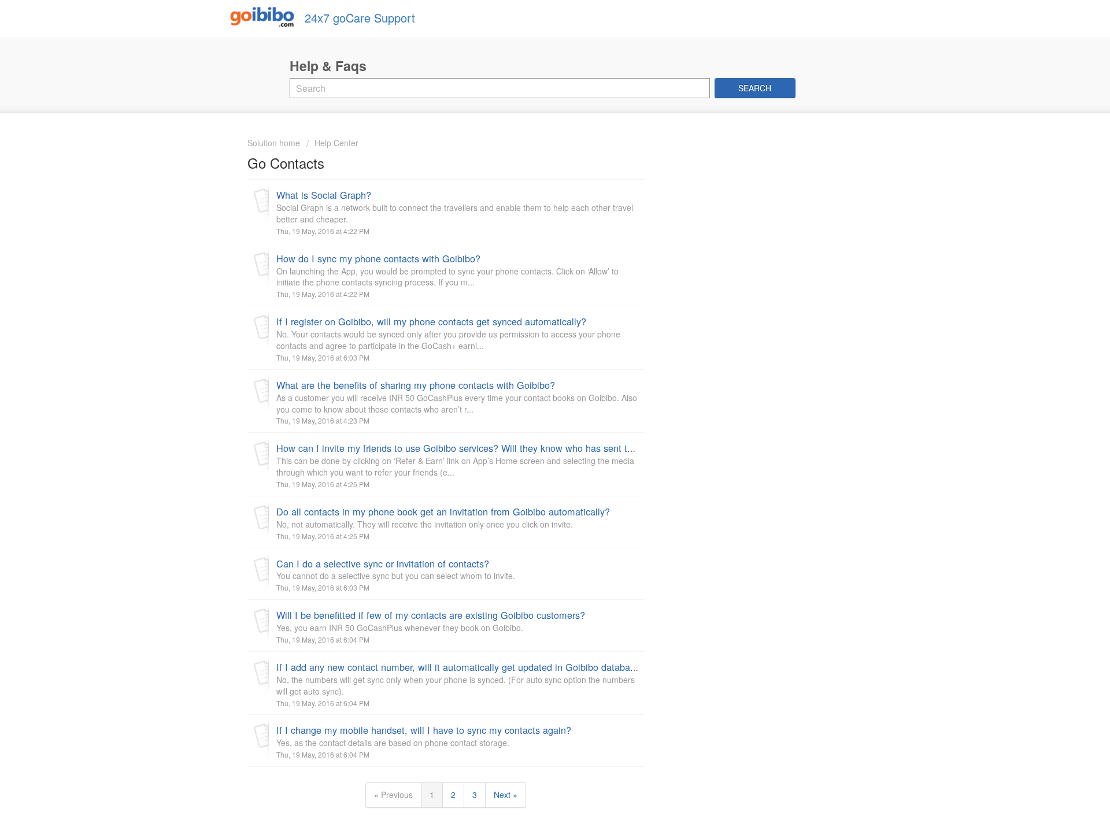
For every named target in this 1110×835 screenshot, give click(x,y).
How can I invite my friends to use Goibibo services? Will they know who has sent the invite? (472, 448)
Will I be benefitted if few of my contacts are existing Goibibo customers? (430, 615)
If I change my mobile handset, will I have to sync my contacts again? (423, 730)
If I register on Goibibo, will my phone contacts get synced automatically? (431, 321)
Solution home (274, 143)
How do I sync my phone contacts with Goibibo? (378, 258)
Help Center (336, 143)
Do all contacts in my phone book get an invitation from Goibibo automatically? (443, 511)
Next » (505, 794)
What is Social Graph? (323, 195)
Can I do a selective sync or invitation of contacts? (382, 563)
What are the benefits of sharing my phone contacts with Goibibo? (415, 385)
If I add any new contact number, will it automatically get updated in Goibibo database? (460, 667)
